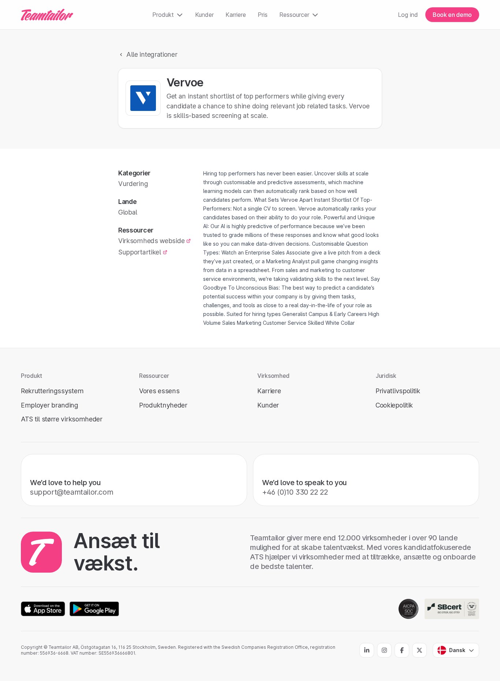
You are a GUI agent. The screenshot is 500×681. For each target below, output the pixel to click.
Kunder (204, 14)
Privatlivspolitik (398, 391)
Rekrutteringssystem (52, 391)
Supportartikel (139, 252)
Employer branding (49, 405)
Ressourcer (294, 14)
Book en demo (452, 14)
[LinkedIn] (366, 650)
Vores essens (159, 391)
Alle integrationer (152, 54)
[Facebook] (402, 650)
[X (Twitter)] (419, 650)
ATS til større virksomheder (61, 419)
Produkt (163, 14)
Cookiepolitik (394, 405)
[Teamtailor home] (47, 15)
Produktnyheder (163, 405)
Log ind (408, 14)
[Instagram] (384, 650)
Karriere (235, 14)
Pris (263, 14)
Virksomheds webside (151, 241)
